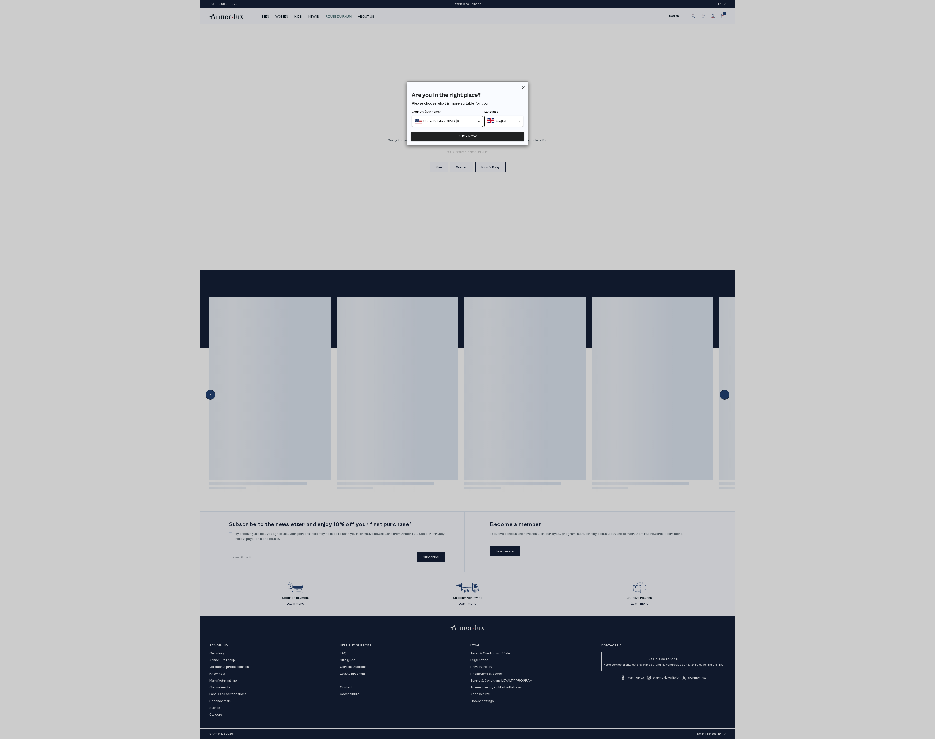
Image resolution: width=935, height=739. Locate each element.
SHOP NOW (467, 136)
